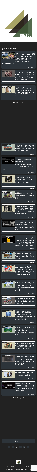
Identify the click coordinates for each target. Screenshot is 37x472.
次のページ (18, 441)
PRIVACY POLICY (10, 466)
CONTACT (27, 466)
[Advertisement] (18, 122)
